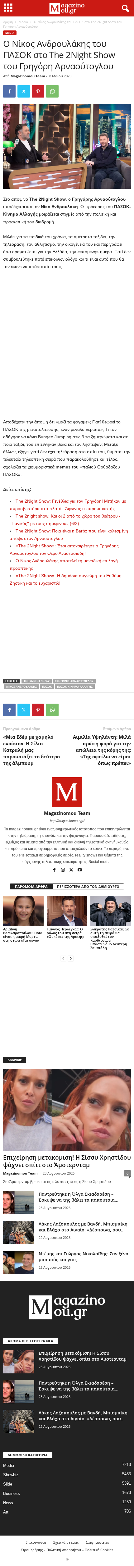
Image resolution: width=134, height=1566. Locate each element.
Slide (7, 1484)
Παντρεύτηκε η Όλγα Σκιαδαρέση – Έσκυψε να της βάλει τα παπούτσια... (78, 1197)
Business (11, 1493)
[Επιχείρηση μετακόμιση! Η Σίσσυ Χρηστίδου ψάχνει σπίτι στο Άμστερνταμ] (67, 1110)
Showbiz (10, 1474)
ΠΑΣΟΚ (47, 687)
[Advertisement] (67, 344)
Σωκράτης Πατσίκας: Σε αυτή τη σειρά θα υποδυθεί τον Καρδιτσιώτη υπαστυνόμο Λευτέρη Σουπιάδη (109, 938)
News (8, 1502)
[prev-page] (63, 958)
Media (23, 22)
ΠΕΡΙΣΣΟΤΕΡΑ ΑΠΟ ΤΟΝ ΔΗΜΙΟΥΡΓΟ (88, 886)
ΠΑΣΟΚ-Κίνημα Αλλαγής (75, 687)
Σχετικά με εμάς (66, 1542)
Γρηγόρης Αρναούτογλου (74, 681)
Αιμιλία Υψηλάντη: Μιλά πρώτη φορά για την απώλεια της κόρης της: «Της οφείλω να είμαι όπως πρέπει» (102, 750)
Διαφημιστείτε (97, 1542)
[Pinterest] (38, 91)
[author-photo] (67, 792)
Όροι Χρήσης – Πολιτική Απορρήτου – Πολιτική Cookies (67, 1549)
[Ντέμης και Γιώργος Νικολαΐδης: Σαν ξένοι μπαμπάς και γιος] (18, 1262)
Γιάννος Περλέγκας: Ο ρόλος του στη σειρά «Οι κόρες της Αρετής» (65, 933)
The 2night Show (37, 681)
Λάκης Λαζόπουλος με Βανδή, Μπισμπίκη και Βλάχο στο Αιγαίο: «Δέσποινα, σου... (83, 1227)
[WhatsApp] (52, 91)
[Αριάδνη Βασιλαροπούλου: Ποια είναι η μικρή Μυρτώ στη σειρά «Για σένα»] (23, 911)
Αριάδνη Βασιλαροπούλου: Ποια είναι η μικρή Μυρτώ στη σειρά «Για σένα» (22, 935)
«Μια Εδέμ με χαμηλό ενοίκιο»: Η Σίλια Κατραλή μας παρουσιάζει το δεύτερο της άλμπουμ (31, 750)
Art (5, 1512)
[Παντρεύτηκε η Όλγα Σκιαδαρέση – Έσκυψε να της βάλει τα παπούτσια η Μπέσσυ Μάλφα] (18, 1202)
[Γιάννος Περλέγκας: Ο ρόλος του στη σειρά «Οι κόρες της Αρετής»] (67, 911)
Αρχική (8, 22)
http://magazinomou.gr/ (67, 821)
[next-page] (71, 958)
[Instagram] (63, 870)
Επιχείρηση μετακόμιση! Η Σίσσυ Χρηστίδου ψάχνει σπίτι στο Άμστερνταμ (67, 1161)
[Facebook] (9, 91)
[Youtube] (80, 870)
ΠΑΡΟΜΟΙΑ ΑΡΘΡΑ (31, 886)
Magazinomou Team (28, 76)
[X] (23, 91)
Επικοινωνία (36, 1542)
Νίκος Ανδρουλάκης (21, 687)
